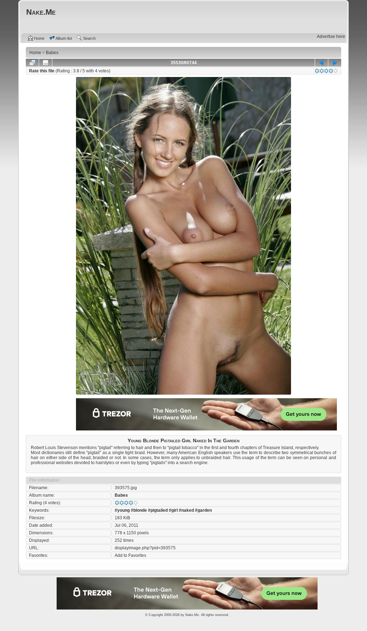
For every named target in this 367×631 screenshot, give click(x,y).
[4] (331, 70)
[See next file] (334, 63)
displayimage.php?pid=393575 (145, 547)
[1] (317, 70)
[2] (321, 70)
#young (122, 510)
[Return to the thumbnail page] (32, 63)
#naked (186, 510)
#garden (203, 510)
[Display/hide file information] (45, 63)
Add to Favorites (130, 555)
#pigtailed (158, 510)
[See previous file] (321, 63)
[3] (326, 70)
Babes (121, 495)
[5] (335, 70)
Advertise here (331, 36)
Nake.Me (192, 615)
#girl (173, 510)
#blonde (139, 510)
